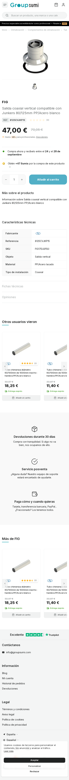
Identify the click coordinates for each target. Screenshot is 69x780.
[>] (64, 366)
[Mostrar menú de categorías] (5, 5)
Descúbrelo (42, 137)
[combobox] (34, 15)
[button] (39, 120)
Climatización (17, 30)
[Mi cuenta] (63, 5)
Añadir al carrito (48, 179)
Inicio (4, 30)
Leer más (9, 751)
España (11, 734)
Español (11, 740)
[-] (6, 179)
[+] (22, 179)
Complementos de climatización (44, 30)
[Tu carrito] (56, 5)
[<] (5, 366)
